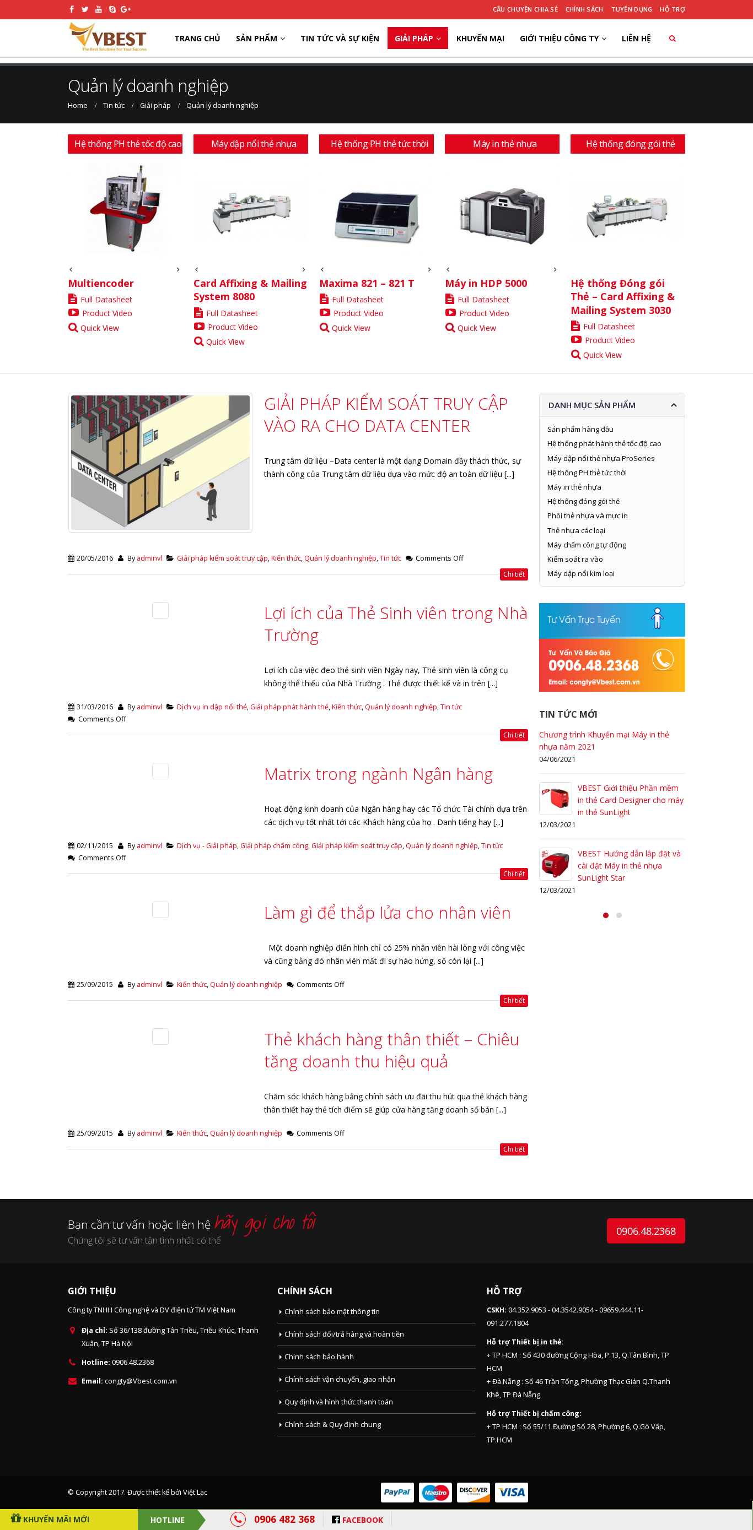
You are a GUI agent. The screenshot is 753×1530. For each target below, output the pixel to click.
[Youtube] (99, 9)
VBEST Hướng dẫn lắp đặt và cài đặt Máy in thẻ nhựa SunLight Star (629, 865)
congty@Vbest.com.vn (141, 1381)
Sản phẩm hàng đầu (580, 429)
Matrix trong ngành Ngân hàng (378, 773)
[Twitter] (86, 9)
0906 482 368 (284, 1519)
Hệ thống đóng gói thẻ (583, 501)
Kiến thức (286, 558)
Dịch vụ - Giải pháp (207, 845)
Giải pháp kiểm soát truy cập (222, 558)
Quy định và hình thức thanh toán (338, 1402)
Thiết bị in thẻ (536, 1342)
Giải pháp (414, 38)
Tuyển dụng (632, 9)
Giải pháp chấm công (274, 845)
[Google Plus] (126, 9)
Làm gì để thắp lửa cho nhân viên (387, 912)
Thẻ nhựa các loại (576, 530)
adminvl (149, 558)
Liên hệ (636, 38)
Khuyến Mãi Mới (55, 1519)
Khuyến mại (480, 38)
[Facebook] (72, 9)
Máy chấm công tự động (586, 545)
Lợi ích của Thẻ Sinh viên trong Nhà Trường (396, 623)
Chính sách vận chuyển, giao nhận (339, 1379)
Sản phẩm (256, 38)
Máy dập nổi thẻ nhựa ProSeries (601, 458)
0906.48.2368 (646, 1231)
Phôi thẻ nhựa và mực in (587, 515)
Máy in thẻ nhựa (574, 487)
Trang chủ (197, 38)
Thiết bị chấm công (545, 1413)
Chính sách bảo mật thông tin (332, 1311)
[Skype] (113, 9)
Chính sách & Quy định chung (332, 1424)
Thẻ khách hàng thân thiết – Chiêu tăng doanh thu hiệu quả (391, 1050)
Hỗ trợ (672, 9)
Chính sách (585, 9)
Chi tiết (514, 574)
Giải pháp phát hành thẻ (289, 707)
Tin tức (390, 558)
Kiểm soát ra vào (575, 559)
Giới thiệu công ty (559, 38)
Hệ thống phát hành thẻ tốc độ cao (604, 443)
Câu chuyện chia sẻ (525, 9)
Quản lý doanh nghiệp (340, 558)
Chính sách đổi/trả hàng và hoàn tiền (344, 1334)
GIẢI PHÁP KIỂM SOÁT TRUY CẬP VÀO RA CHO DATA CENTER (386, 414)
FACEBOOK (362, 1520)
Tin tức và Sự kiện (339, 38)
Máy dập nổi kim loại (581, 573)
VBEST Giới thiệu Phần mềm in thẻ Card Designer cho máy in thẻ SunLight (631, 800)
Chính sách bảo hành (319, 1356)
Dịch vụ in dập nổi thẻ (212, 707)
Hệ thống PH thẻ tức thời (587, 473)
